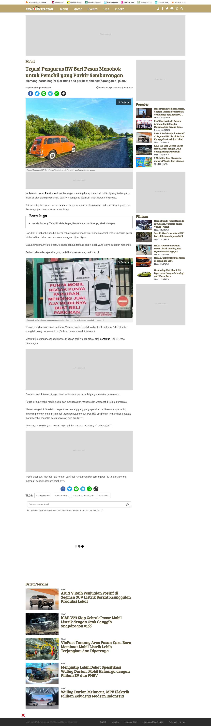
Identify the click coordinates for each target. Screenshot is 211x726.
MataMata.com (76, 2)
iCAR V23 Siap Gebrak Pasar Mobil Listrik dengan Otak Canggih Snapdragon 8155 (91, 621)
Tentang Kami (130, 722)
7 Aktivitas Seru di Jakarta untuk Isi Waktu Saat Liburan (169, 159)
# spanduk (104, 495)
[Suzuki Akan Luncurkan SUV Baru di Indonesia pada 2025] (144, 237)
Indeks (119, 9)
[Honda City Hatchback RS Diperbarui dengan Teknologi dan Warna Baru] (144, 274)
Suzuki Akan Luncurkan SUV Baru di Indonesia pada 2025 (168, 235)
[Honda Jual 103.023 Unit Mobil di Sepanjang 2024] (144, 262)
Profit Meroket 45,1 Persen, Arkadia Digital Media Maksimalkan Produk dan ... (168, 123)
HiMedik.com (163, 2)
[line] (43, 93)
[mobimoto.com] (41, 8)
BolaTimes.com (94, 2)
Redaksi (115, 722)
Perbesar (125, 102)
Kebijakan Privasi (177, 722)
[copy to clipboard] (63, 93)
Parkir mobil (51, 193)
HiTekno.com (112, 2)
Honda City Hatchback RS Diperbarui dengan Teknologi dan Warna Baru (169, 273)
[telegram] (50, 93)
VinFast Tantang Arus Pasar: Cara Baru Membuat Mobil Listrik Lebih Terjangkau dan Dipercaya (96, 646)
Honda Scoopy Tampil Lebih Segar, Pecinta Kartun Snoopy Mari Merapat (73, 223)
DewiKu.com (129, 2)
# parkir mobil (61, 495)
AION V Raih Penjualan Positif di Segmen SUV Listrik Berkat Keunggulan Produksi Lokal (96, 597)
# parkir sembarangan (83, 495)
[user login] (158, 9)
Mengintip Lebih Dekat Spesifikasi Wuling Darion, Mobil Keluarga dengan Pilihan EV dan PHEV (95, 671)
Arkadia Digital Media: (37, 2)
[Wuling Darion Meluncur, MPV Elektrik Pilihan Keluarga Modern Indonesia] (42, 698)
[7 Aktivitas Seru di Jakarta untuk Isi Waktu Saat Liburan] (144, 162)
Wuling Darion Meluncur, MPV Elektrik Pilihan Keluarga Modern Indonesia (95, 694)
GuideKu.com (146, 2)
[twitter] (37, 93)
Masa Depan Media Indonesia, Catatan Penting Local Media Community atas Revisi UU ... (169, 111)
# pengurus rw (42, 495)
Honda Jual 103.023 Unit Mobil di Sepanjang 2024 (169, 259)
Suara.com (59, 2)
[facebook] (30, 93)
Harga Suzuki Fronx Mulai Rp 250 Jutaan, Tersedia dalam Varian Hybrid (169, 223)
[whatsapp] (57, 93)
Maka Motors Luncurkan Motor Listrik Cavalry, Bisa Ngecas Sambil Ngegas (167, 248)
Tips (106, 9)
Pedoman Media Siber (153, 722)
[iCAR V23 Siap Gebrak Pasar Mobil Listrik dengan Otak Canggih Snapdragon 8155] (42, 624)
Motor (78, 9)
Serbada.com (180, 2)
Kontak (103, 722)
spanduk (64, 205)
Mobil (64, 9)
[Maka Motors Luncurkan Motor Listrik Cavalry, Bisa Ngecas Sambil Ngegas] (144, 250)
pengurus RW (107, 338)
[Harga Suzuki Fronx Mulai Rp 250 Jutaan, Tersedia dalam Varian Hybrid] (144, 225)
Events (92, 9)
